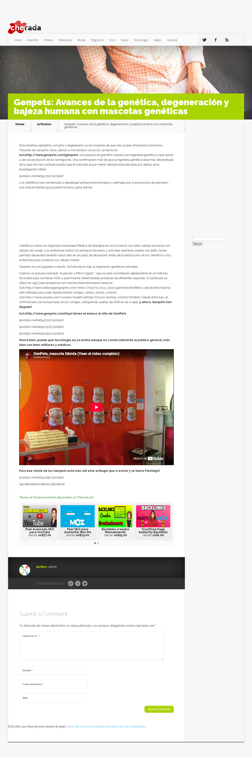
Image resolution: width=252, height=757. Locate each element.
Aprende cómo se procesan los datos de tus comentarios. (107, 726)
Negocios (97, 40)
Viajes (157, 40)
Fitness (48, 40)
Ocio (112, 40)
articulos (44, 124)
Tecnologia (141, 40)
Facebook (78, 584)
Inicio (18, 40)
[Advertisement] (96, 217)
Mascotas (65, 40)
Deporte (32, 40)
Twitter (85, 584)
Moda (81, 40)
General (172, 40)
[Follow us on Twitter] (204, 40)
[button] (95, 543)
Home (20, 124)
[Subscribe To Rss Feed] (226, 40)
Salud (124, 40)
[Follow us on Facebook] (215, 40)
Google (71, 584)
